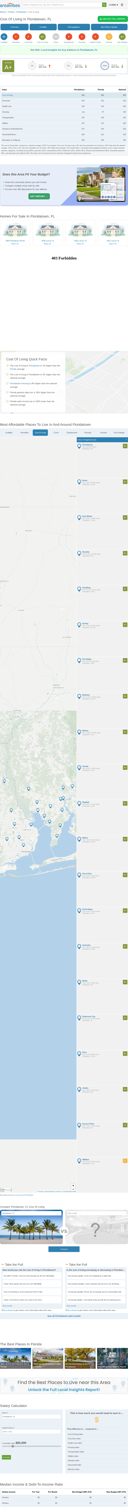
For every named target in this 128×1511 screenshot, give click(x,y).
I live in (5, 1413)
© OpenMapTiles (67, 1191)
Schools (103, 432)
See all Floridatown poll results (64, 1316)
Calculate (6, 1457)
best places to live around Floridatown (20, 1195)
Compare (64, 1249)
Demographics (74, 27)
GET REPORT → (39, 196)
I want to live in (8, 1428)
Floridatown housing (19, 383)
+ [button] (73, 1185)
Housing (87, 432)
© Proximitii (40, 1191)
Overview (14, 27)
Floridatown (21, 12)
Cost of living (7, 95)
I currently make (14, 1443)
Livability (112, 5)
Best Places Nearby (109, 27)
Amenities (24, 432)
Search (3, 12)
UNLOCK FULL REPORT (114, 19)
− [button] (73, 1189)
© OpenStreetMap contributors (53, 1191)
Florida (11, 12)
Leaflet (74, 1191)
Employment (72, 432)
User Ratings (119, 432)
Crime (56, 432)
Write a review (7, 1310)
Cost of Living (40, 432)
